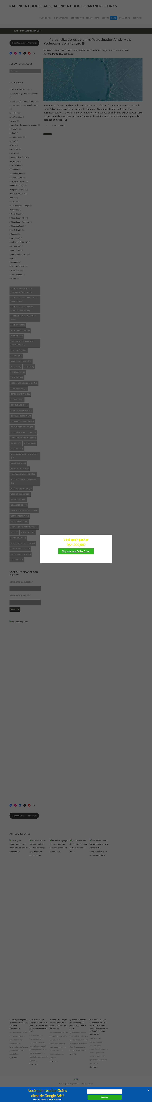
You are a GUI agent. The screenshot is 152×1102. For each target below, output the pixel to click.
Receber (104, 1097)
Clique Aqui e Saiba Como (76, 551)
